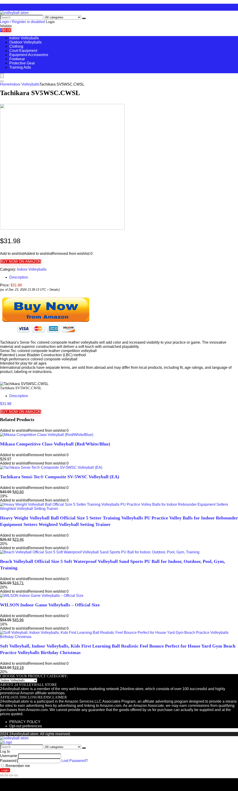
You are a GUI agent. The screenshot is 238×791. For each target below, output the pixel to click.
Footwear (17, 59)
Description (18, 277)
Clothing (16, 46)
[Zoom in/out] (16, 775)
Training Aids (20, 67)
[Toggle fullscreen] (11, 775)
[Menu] (2, 75)
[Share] (6, 775)
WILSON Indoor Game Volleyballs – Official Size (50, 604)
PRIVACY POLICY (24, 722)
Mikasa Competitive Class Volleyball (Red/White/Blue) (55, 443)
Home (5, 84)
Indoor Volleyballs (24, 38)
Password (8, 761)
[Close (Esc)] (2, 775)
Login (5, 770)
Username (8, 756)
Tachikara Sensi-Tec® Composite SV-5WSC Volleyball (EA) (59, 476)
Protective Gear (22, 63)
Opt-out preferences (25, 726)
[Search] (84, 18)
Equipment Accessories (28, 55)
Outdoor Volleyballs (25, 42)
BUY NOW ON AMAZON (20, 261)
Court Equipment (23, 51)
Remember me (17, 766)
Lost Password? (74, 761)
